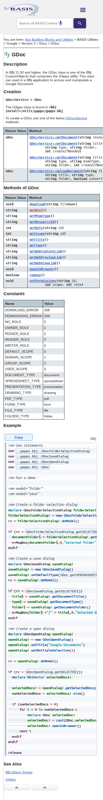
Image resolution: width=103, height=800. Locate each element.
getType (36, 245)
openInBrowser (41, 269)
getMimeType (40, 216)
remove (35, 275)
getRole (36, 228)
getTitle (37, 240)
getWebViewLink (42, 263)
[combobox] (45, 23)
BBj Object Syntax (19, 772)
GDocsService (76, 118)
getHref (36, 210)
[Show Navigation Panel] (90, 10)
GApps (11, 779)
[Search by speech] (61, 23)
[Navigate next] (45, 787)
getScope (37, 234)
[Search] (79, 23)
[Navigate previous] (17, 787)
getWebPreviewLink (45, 257)
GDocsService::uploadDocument (56, 171)
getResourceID (41, 222)
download (37, 204)
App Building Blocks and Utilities (49, 39)
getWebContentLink (45, 251)
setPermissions (42, 281)
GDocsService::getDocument (53, 137)
